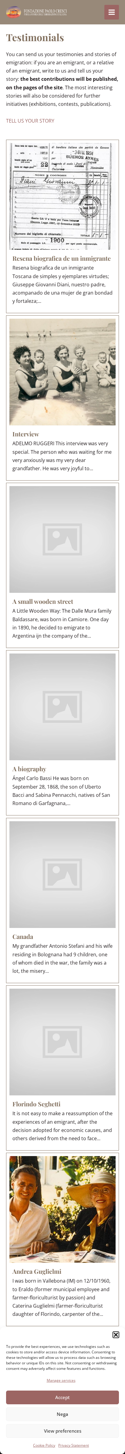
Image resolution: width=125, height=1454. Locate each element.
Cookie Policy (44, 1445)
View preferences (62, 1431)
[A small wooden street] (62, 565)
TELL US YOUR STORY (30, 120)
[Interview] (62, 398)
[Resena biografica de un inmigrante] (62, 226)
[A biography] (62, 732)
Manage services (61, 1380)
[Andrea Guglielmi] (62, 1239)
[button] (116, 1335)
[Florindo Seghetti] (62, 1068)
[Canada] (62, 900)
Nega (62, 1414)
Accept (62, 1397)
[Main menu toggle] (111, 12)
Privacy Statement (73, 1445)
